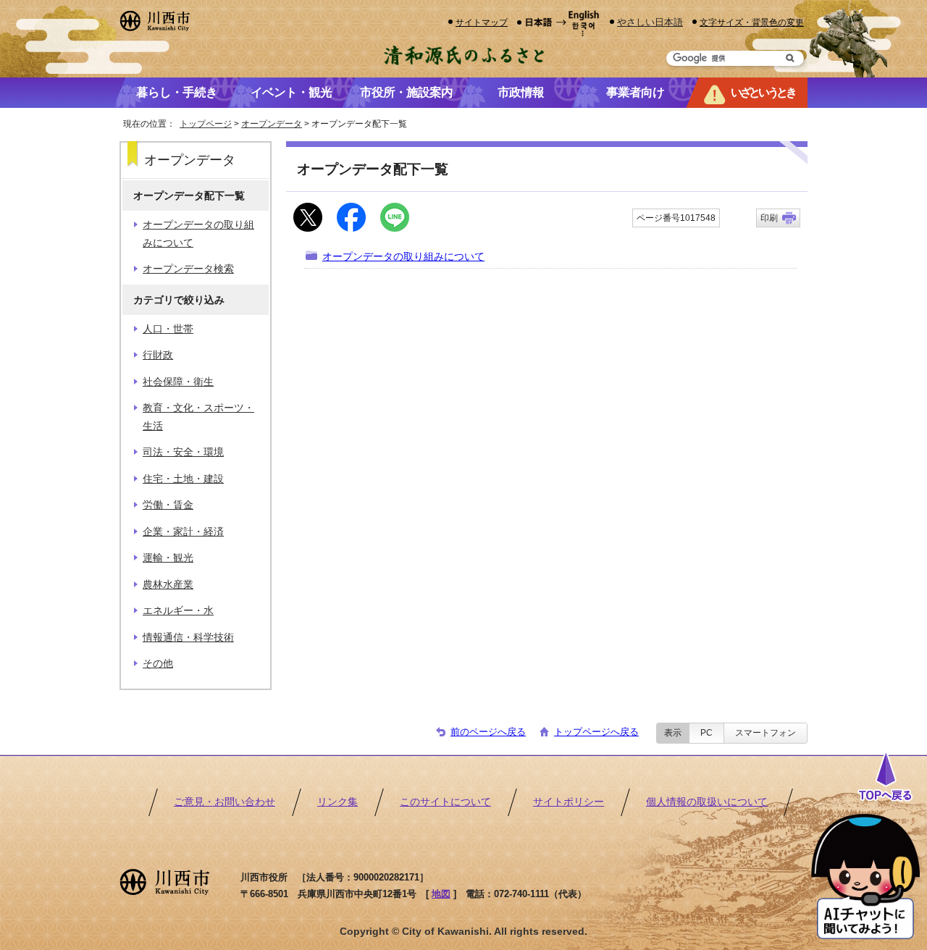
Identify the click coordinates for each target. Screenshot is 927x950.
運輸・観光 (168, 557)
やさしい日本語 (650, 22)
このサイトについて (445, 801)
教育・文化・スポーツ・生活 (198, 417)
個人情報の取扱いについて (707, 801)
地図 (441, 893)
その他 (158, 663)
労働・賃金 (168, 505)
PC (706, 733)
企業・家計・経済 (183, 531)
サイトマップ (482, 22)
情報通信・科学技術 (188, 637)
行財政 (158, 355)
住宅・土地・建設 (183, 479)
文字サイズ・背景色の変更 (752, 22)
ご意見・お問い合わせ (224, 801)
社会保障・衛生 (178, 382)
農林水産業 (168, 584)
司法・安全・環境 (183, 452)
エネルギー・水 (178, 610)
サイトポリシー (568, 801)
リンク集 (337, 801)
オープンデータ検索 (188, 269)
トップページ (206, 124)
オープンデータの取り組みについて (403, 256)
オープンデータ (271, 124)
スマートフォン (765, 733)
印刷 (769, 218)
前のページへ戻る (488, 731)
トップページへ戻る (596, 731)
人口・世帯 (168, 329)
